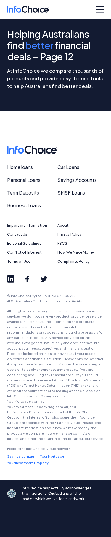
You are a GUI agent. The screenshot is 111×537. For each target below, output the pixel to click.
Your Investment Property (28, 463)
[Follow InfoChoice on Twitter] (44, 279)
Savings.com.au (20, 456)
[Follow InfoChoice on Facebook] (27, 279)
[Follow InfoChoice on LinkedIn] (11, 279)
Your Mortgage (52, 456)
